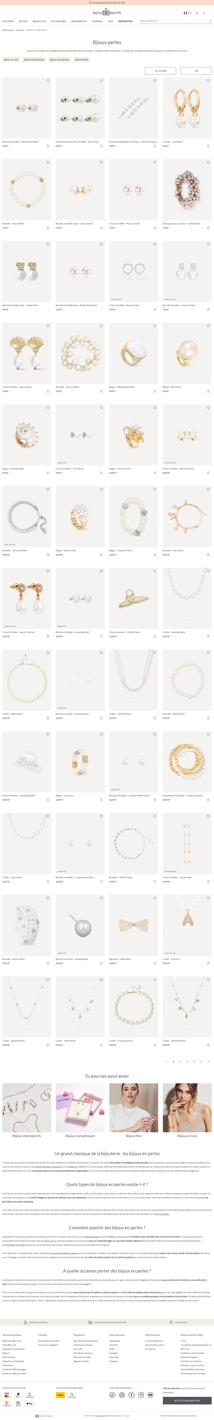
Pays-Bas (114, 1357)
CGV (183, 1340)
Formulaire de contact (49, 1340)
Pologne (113, 1361)
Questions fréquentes (13, 1361)
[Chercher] (210, 20)
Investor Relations (154, 1340)
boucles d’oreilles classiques (48, 1166)
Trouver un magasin (48, 1344)
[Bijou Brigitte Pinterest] (141, 1395)
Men (110, 21)
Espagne (113, 1353)
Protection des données (192, 1353)
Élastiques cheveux (83, 1344)
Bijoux (23, 21)
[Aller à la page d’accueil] (107, 11)
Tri (196, 70)
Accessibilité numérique (193, 1369)
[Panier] (210, 12)
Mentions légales (189, 1357)
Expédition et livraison (13, 1348)
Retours (6, 1353)
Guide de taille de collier (14, 1373)
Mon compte (8, 1357)
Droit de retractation (191, 1361)
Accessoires (58, 21)
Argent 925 (39, 21)
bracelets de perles (15, 1244)
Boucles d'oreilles (82, 1357)
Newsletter (8, 1365)
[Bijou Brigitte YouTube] (150, 1395)
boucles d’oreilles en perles (64, 1253)
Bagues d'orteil (81, 1361)
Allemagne (114, 1340)
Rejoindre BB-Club (11, 1340)
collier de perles (91, 1236)
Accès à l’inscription (187, 1400)
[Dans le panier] (47, 145)
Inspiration (125, 21)
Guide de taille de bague (14, 1369)
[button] (196, 12)
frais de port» (100, 1416)
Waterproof (79, 21)
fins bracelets (162, 1214)
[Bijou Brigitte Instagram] (122, 1395)
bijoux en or (50, 1240)
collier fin (72, 1166)
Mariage (97, 21)
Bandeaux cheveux (83, 1353)
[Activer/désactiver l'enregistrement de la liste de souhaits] (47, 80)
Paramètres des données (193, 1373)
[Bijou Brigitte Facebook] (131, 1395)
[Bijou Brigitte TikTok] (112, 1395)
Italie (111, 1348)
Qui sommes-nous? (154, 1344)
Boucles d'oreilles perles (86, 1340)
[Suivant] (208, 1061)
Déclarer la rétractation (192, 1365)
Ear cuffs (78, 1348)
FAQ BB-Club (9, 1344)
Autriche (113, 1344)
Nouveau (8, 21)
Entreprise (150, 1348)
